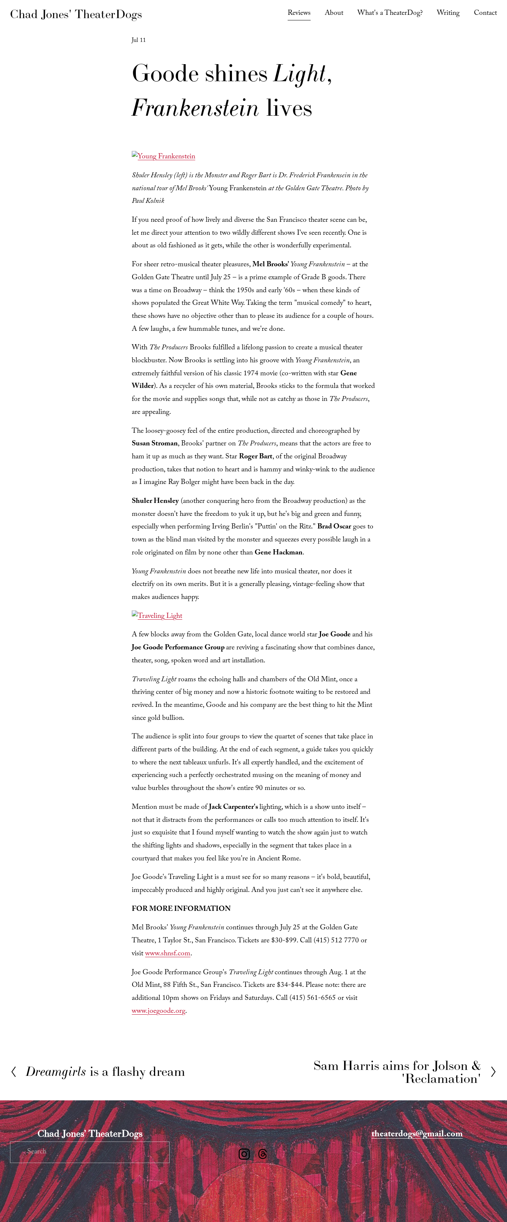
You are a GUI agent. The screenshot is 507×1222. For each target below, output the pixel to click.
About (334, 14)
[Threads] (263, 1154)
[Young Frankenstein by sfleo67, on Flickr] (163, 157)
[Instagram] (244, 1154)
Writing (448, 14)
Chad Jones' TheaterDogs (76, 14)
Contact (485, 14)
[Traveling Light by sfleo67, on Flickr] (157, 617)
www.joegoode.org (158, 1012)
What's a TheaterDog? (390, 14)
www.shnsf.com (167, 954)
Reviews (299, 14)
